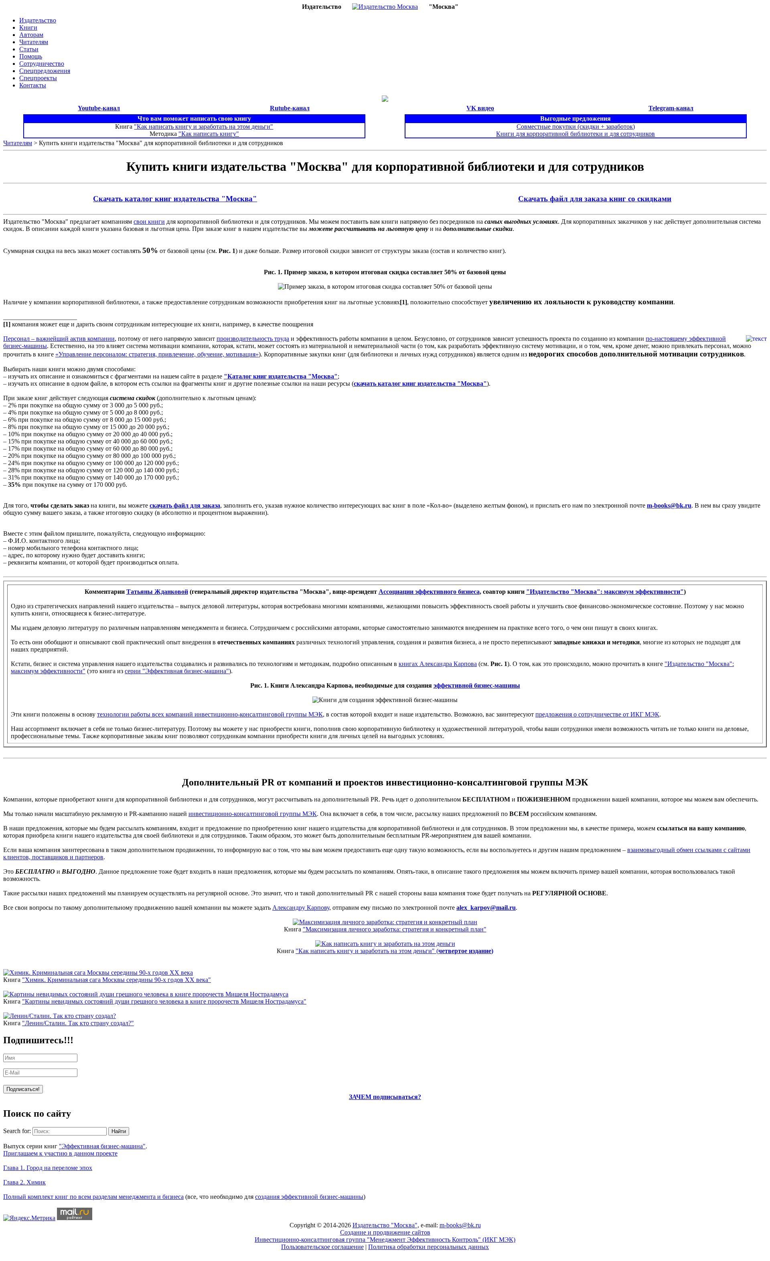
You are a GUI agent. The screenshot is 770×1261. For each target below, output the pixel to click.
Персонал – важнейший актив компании (59, 338)
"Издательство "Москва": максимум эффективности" (605, 591)
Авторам (31, 34)
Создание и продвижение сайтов (385, 1232)
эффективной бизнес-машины (477, 685)
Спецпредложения (44, 70)
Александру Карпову (300, 907)
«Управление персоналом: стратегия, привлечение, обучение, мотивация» (157, 354)
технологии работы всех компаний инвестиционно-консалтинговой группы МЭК (210, 714)
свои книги (149, 221)
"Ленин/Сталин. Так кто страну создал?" (78, 1023)
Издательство (37, 20)
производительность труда (253, 338)
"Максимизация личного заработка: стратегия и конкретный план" (394, 929)
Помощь (30, 56)
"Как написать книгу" (208, 133)
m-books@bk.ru (669, 505)
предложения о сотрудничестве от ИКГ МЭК (597, 714)
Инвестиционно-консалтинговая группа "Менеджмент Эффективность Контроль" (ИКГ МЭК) (385, 1239)
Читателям (33, 41)
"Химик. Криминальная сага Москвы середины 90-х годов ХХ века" (116, 979)
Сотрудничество (41, 63)
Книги (28, 27)
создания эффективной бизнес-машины (309, 1196)
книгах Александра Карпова (438, 663)
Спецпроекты (38, 78)
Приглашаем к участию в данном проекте (60, 1153)
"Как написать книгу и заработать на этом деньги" (203, 126)
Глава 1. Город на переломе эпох (47, 1167)
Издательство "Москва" (385, 1225)
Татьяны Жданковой (157, 591)
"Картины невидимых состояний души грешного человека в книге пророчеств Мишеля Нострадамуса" (164, 1001)
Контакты (32, 85)
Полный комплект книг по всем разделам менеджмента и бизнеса (93, 1196)
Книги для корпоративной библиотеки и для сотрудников (575, 133)
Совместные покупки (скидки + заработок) (576, 126)
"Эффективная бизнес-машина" (102, 1146)
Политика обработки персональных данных (428, 1246)
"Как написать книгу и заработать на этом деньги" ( (394, 950)
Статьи (28, 49)
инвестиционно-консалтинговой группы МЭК (252, 813)
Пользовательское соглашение (322, 1246)
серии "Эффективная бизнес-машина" (177, 671)
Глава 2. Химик (24, 1182)
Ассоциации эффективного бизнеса (429, 591)
